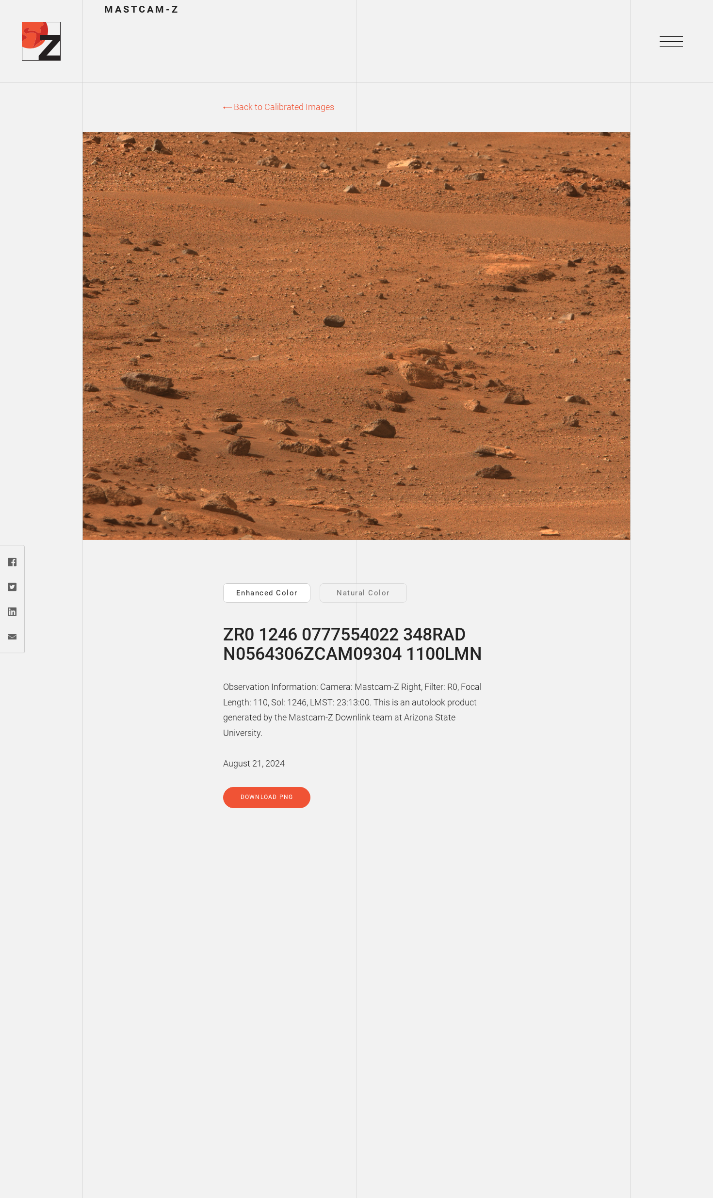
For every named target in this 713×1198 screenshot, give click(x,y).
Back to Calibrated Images (283, 107)
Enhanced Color (267, 593)
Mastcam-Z (141, 9)
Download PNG (267, 797)
